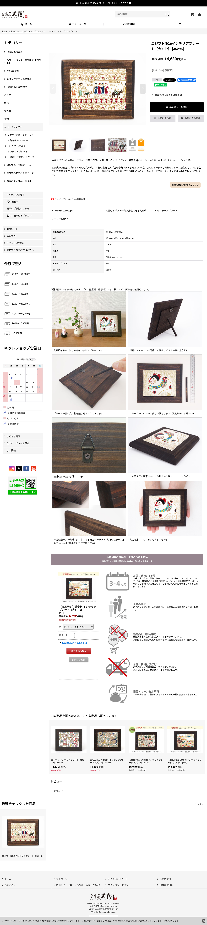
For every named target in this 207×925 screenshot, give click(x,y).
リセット (201, 804)
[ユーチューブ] (33, 468)
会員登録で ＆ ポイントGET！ (104, 3)
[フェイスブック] (26, 468)
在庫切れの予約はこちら (184, 184)
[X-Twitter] (19, 468)
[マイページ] (199, 14)
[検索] (167, 14)
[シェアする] (157, 79)
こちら (175, 921)
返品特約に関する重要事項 (168, 94)
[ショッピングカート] (192, 14)
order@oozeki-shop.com (104, 912)
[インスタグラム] (12, 468)
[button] (180, 24)
